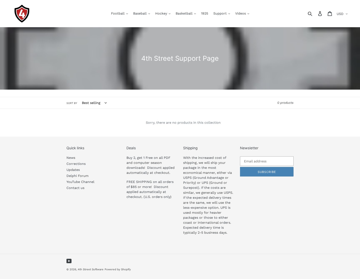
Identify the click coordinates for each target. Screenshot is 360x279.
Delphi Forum (77, 176)
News (70, 158)
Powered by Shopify (118, 269)
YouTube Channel (80, 182)
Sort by (71, 103)
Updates (73, 170)
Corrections (76, 164)
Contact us (75, 188)
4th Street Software (91, 269)
